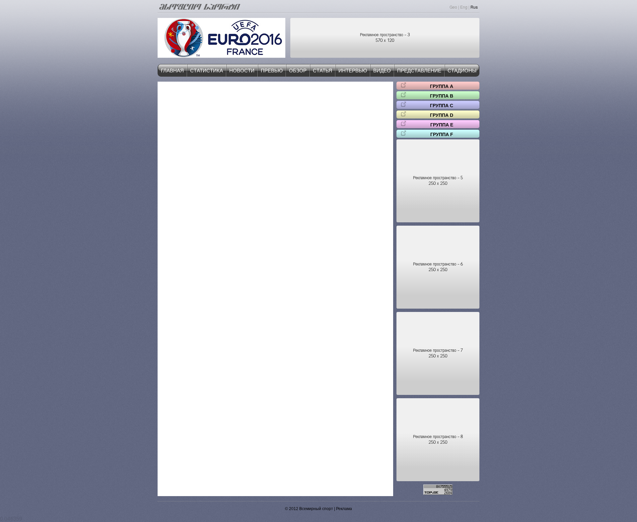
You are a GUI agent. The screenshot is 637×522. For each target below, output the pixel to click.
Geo (453, 7)
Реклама (344, 508)
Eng (463, 7)
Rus (474, 7)
